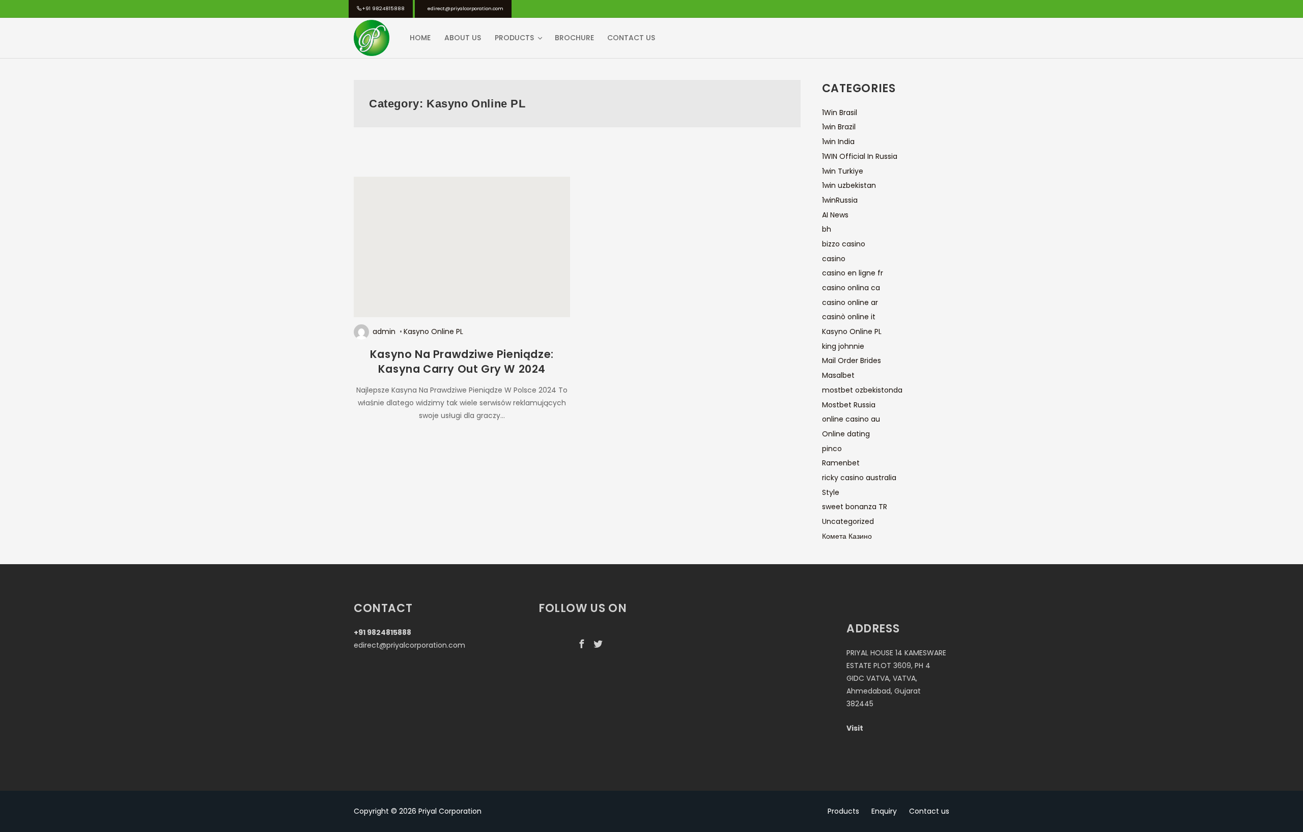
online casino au (851, 419)
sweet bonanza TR (854, 507)
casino (833, 259)
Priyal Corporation (449, 811)
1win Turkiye (842, 171)
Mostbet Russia (848, 405)
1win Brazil (839, 127)
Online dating (846, 434)
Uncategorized (848, 521)
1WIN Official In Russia (859, 156)
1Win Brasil (839, 112)
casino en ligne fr (852, 273)
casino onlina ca (851, 288)
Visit (854, 728)
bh (826, 229)
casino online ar (850, 302)
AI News (835, 215)
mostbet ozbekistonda (862, 390)
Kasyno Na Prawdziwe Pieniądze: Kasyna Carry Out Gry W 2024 (462, 361)
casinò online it (848, 317)
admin (384, 331)
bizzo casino (843, 244)
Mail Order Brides (851, 360)
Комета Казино (847, 536)
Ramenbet (841, 463)
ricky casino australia (859, 478)
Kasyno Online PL (433, 331)
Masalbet (838, 375)
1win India (838, 141)
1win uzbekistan (849, 185)
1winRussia (840, 200)
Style (830, 492)
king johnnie (843, 346)
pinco (832, 448)
